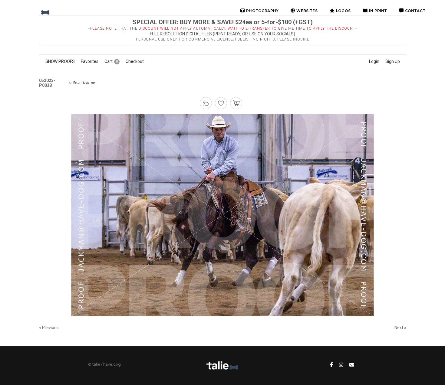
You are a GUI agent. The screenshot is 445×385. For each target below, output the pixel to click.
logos (343, 10)
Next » (400, 327)
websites (306, 10)
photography (262, 10)
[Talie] (35, 10)
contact (415, 10)
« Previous (49, 327)
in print (378, 10)
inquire (301, 39)
